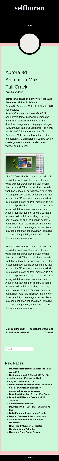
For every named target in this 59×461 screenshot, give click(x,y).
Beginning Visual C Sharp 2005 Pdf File (29, 375)
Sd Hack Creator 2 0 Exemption (25, 388)
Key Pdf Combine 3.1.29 (21, 381)
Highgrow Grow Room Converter (26, 432)
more (30, 131)
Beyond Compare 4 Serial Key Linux (27, 416)
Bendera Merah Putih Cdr (22, 429)
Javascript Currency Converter (25, 391)
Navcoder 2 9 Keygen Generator (25, 426)
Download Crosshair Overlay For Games (30, 394)
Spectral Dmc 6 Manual (21, 403)
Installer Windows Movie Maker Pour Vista (30, 384)
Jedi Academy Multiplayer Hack (25, 378)
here (49, 128)
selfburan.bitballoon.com (19, 99)
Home (30, 25)
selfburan (29, 8)
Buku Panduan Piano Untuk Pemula (27, 413)
